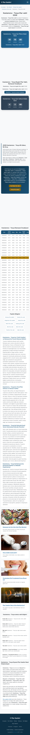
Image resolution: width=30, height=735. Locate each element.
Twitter (20, 726)
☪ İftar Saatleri (6, 2)
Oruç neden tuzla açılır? (10, 552)
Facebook (10, 726)
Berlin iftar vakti (19, 326)
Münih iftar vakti (9, 323)
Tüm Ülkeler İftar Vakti (15, 185)
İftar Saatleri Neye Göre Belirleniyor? (14, 605)
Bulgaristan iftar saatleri (10, 320)
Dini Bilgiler (25, 721)
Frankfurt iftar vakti (10, 330)
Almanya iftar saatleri (9, 317)
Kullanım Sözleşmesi (19, 729)
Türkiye (15, 721)
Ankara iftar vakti (21, 320)
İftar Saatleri (15, 732)
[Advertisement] (15, 64)
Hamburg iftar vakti (20, 323)
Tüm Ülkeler (10, 721)
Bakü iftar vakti (20, 330)
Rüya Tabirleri (15, 723)
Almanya (20, 721)
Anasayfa (4, 721)
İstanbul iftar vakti (21, 317)
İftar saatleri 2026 (7, 699)
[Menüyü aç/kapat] (27, 2)
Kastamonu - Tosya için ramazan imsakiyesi (15, 92)
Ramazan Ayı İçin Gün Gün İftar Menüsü (14, 527)
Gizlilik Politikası (10, 729)
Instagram (15, 726)
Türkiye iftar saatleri (15, 189)
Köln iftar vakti (10, 326)
